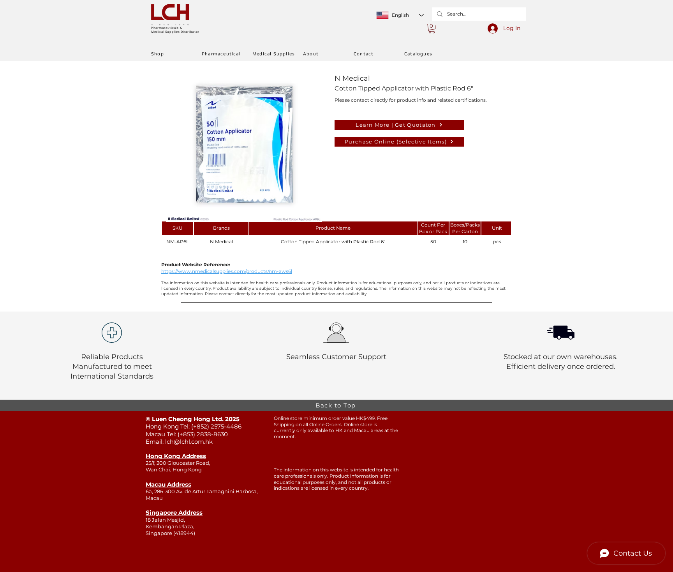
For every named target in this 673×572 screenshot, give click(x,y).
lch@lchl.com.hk (189, 441)
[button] (431, 28)
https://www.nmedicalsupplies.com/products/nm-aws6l (226, 271)
